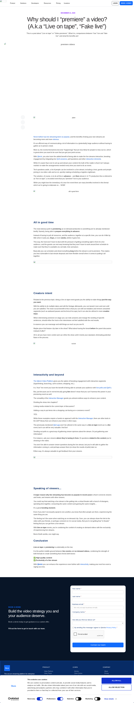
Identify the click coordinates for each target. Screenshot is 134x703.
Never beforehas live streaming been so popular (51, 137)
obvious (56, 139)
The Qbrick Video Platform (43, 381)
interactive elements (93, 159)
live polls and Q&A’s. (104, 388)
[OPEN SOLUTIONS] (27, 3)
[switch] (60, 698)
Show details (109, 699)
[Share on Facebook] (23, 117)
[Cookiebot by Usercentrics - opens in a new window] (13, 698)
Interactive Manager (56, 398)
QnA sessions (62, 159)
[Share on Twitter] (23, 122)
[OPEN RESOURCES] (52, 3)
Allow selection (116, 687)
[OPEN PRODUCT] (16, 3)
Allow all (116, 680)
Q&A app (56, 425)
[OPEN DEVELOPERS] (40, 3)
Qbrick (39, 156)
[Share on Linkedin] (23, 127)
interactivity (84, 564)
